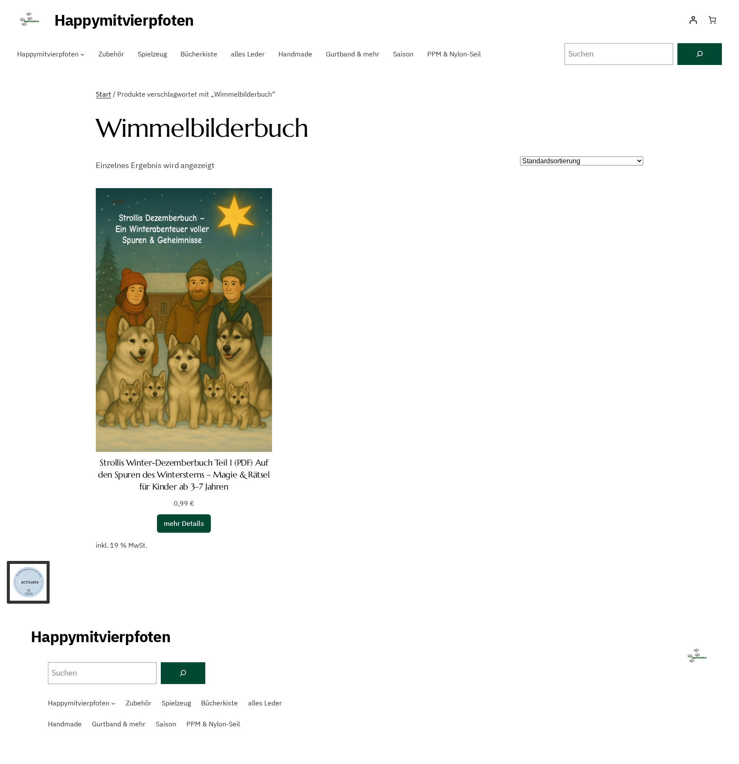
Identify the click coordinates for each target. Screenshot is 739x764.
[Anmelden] (693, 19)
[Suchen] (699, 54)
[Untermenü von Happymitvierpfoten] (82, 54)
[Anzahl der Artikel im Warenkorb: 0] (712, 19)
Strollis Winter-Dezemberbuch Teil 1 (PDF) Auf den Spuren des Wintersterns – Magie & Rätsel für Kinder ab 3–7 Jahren (183, 474)
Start (103, 94)
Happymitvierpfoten (124, 20)
